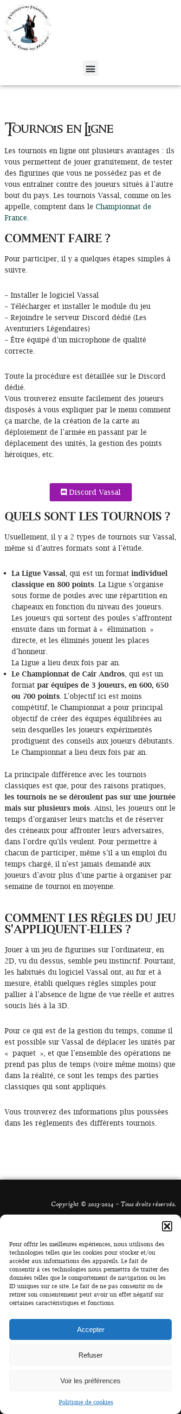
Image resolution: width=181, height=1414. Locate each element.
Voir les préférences (90, 1381)
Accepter (90, 1329)
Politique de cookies (86, 1402)
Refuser (90, 1355)
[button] (167, 1226)
